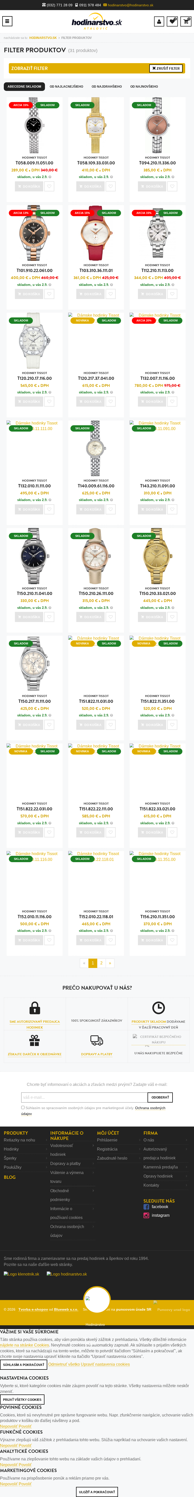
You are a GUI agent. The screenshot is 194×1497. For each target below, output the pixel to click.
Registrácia (107, 1149)
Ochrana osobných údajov (67, 1231)
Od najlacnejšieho (66, 86)
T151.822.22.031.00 (34, 806)
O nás (148, 1140)
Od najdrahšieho (107, 86)
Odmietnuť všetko (64, 1364)
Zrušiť (168, 68)
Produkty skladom (149, 1021)
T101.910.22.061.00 (35, 268)
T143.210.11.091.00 (157, 483)
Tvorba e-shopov (33, 1309)
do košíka (31, 186)
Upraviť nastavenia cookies (105, 1364)
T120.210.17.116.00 (34, 376)
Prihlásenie (107, 1140)
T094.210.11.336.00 (157, 160)
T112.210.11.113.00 (157, 268)
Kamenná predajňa (160, 1167)
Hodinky (11, 1149)
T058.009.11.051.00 (34, 160)
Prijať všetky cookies (22, 1400)
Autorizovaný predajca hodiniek (159, 1153)
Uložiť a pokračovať (97, 1492)
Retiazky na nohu (19, 1140)
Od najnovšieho (144, 86)
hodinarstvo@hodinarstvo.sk (130, 5)
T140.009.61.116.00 (96, 483)
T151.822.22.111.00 (96, 806)
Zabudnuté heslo (112, 1158)
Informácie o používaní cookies (66, 1213)
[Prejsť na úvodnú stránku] (97, 21)
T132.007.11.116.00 (157, 376)
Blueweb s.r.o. (66, 1309)
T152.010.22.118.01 (96, 914)
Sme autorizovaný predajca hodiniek (35, 1024)
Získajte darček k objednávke (35, 1054)
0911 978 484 (89, 5)
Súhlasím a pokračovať (23, 1365)
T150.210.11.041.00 (34, 591)
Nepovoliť (9, 1426)
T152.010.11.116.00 (35, 914)
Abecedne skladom (24, 86)
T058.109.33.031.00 (96, 160)
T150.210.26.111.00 (96, 591)
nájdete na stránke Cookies (24, 1345)
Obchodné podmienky (60, 1195)
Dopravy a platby (96, 1054)
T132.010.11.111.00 (34, 483)
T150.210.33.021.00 (157, 591)
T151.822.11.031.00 (96, 699)
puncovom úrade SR (134, 1309)
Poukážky (12, 1167)
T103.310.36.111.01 (96, 268)
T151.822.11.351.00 (158, 699)
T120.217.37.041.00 (96, 376)
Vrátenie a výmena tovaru (67, 1177)
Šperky (10, 1158)
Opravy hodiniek (158, 1176)
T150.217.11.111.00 (34, 699)
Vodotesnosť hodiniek (61, 1150)
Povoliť (25, 1426)
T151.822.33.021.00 (157, 806)
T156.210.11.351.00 (157, 914)
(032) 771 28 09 (59, 5)
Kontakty (151, 1185)
